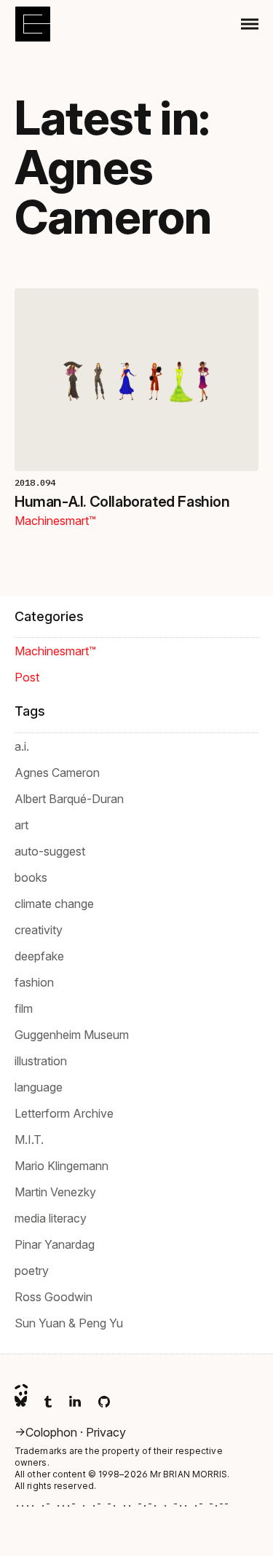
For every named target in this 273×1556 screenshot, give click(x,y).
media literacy (51, 1218)
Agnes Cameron (57, 772)
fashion (34, 982)
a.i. (22, 746)
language (39, 1087)
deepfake (39, 956)
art (21, 825)
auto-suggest (50, 851)
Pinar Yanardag (55, 1244)
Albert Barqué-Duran (69, 798)
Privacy (106, 1432)
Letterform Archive (64, 1113)
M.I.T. (29, 1139)
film (24, 1008)
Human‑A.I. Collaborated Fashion (122, 501)
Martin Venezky (55, 1192)
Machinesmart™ (55, 520)
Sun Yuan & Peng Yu (69, 1323)
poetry (32, 1270)
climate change (54, 903)
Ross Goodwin (53, 1297)
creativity (39, 930)
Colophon (52, 1432)
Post (27, 677)
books (31, 877)
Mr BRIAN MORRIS (189, 1474)
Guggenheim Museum (72, 1034)
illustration (41, 1061)
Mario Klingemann (61, 1165)
